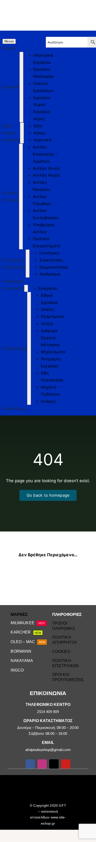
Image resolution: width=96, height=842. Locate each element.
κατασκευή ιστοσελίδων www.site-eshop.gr (48, 817)
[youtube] (65, 764)
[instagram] (42, 764)
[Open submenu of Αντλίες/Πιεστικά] (21, 196)
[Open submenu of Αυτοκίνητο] (26, 288)
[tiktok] (54, 764)
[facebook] (30, 764)
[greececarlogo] (49, 780)
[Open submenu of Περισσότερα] (29, 348)
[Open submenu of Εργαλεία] (21, 87)
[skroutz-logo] (22, 777)
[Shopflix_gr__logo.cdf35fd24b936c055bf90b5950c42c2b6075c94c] (74, 780)
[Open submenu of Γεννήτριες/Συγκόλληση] (28, 263)
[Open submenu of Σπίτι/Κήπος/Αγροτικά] (22, 132)
